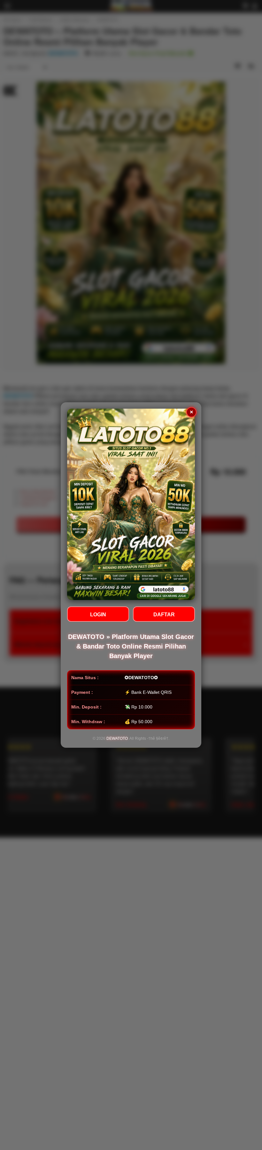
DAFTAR (164, 614)
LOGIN (98, 614)
